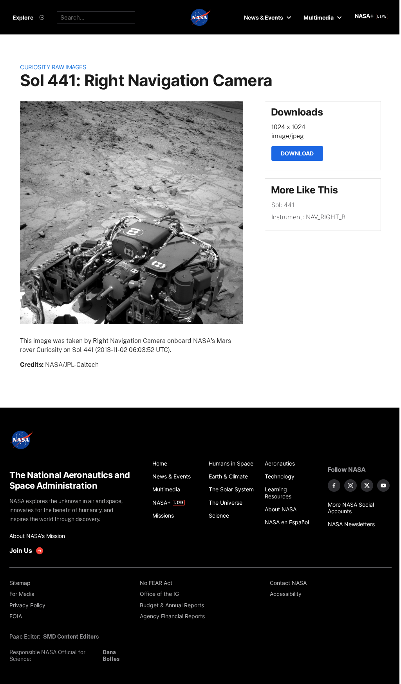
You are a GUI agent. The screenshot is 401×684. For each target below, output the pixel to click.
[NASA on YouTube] (383, 485)
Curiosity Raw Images (53, 67)
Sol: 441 (282, 205)
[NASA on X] (367, 485)
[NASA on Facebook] (334, 485)
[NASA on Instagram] (350, 485)
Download (297, 153)
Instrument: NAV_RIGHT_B (308, 217)
